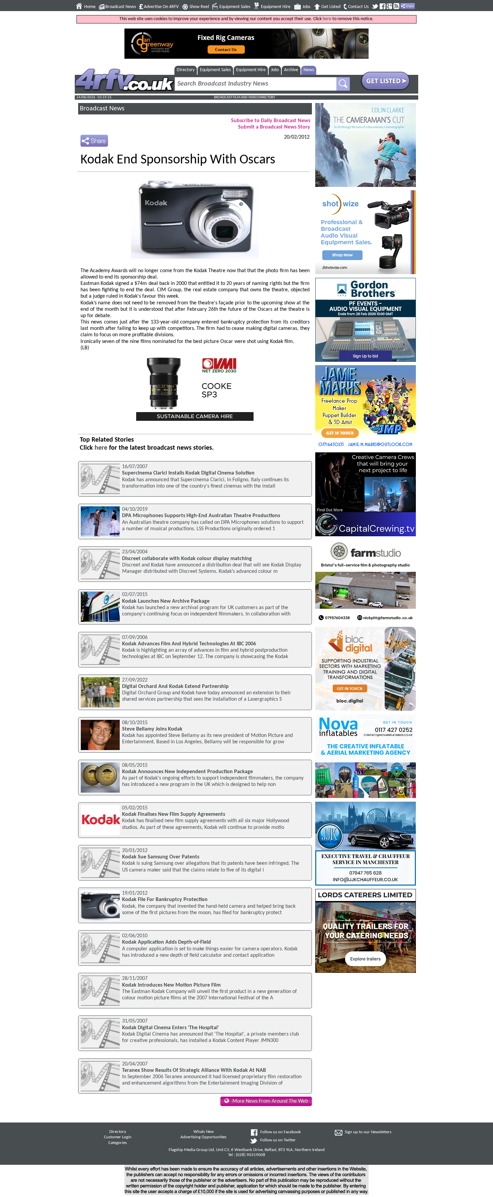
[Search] (343, 84)
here (327, 18)
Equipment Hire (275, 6)
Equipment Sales (234, 6)
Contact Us (358, 6)
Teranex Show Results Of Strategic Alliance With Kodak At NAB (194, 1070)
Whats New (204, 1132)
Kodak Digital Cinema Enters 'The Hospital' (170, 1028)
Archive (291, 69)
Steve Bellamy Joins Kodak (152, 729)
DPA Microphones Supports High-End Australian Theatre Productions (201, 515)
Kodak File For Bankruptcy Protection (165, 899)
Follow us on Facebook (280, 1132)
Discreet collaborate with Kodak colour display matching (187, 558)
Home (90, 6)
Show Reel (199, 6)
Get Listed (330, 6)
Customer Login (117, 1137)
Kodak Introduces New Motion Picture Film (171, 985)
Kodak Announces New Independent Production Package (187, 772)
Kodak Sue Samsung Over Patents (160, 857)
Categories (117, 1143)
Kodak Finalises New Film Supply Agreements (173, 814)
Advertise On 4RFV (161, 6)
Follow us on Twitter (278, 1140)
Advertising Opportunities (203, 1137)
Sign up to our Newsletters (368, 1132)
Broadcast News (120, 6)
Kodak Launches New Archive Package (166, 601)
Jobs (306, 6)
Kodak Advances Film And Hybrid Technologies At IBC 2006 (189, 644)
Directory (186, 69)
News (309, 69)
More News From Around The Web (270, 1101)
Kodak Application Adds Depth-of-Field (166, 942)
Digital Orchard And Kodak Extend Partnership (175, 686)
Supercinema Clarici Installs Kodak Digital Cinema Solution (188, 473)
